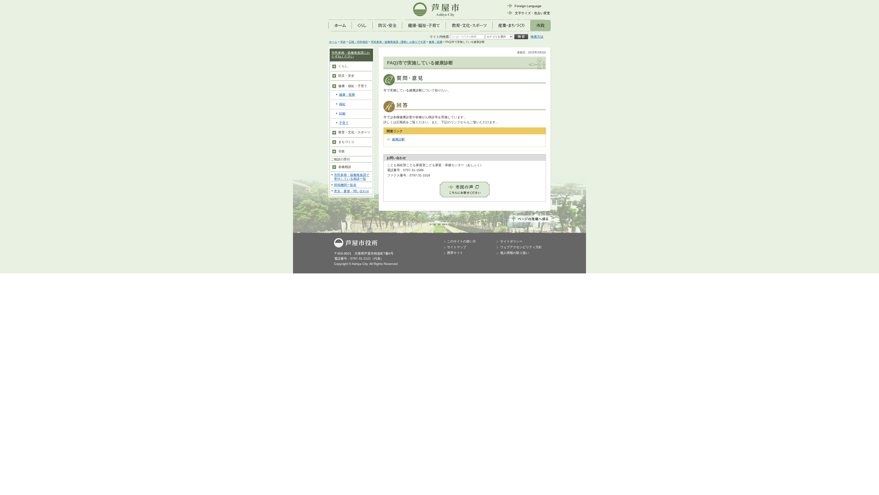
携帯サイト (455, 253)
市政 (343, 42)
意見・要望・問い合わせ (351, 191)
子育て (344, 123)
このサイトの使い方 (461, 241)
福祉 (342, 104)
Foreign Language (528, 6)
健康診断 (398, 139)
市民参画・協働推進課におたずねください (350, 54)
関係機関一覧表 (345, 185)
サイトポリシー (511, 241)
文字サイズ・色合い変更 (532, 13)
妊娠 (342, 113)
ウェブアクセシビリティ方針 (521, 247)
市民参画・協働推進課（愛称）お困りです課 (398, 42)
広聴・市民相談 (358, 42)
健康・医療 (435, 42)
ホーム (333, 42)
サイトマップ (456, 247)
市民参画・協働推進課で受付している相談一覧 (351, 177)
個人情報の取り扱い (514, 253)
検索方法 (537, 36)
